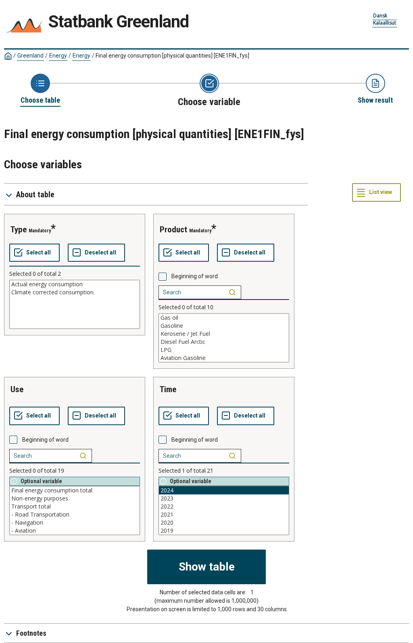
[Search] (232, 292)
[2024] (224, 490)
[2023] (224, 498)
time (168, 389)
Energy (58, 55)
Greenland (30, 55)
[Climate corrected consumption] (75, 292)
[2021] (224, 515)
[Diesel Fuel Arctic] (224, 342)
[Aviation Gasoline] (224, 358)
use (16, 389)
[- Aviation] (75, 531)
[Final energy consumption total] (75, 490)
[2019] (224, 531)
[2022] (224, 506)
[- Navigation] (75, 523)
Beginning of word (194, 276)
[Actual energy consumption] (75, 284)
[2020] (224, 523)
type (18, 229)
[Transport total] (75, 506)
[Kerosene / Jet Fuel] (224, 334)
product (173, 229)
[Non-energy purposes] (75, 498)
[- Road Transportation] (75, 515)
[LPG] (224, 350)
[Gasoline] (224, 326)
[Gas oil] (224, 318)
